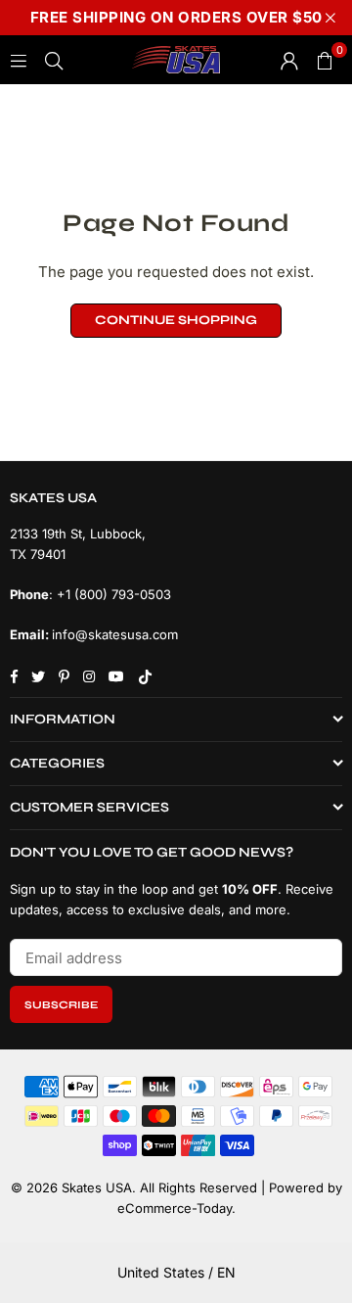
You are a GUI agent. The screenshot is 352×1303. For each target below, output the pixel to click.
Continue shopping (176, 320)
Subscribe (61, 1005)
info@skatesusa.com (115, 634)
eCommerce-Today (174, 1208)
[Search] (53, 59)
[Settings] (289, 59)
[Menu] (18, 59)
